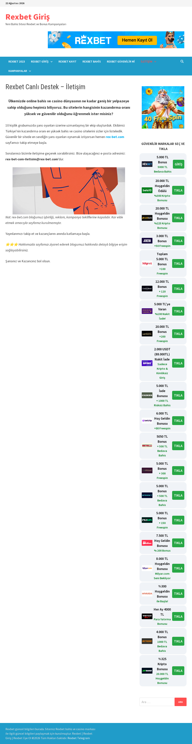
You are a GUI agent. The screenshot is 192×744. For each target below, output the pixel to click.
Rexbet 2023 (16, 61)
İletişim (146, 61)
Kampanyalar (17, 71)
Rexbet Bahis (91, 61)
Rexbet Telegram (79, 738)
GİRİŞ (178, 164)
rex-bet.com (115, 137)
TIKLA (178, 190)
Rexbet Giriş (27, 16)
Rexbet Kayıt (67, 61)
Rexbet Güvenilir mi (121, 61)
